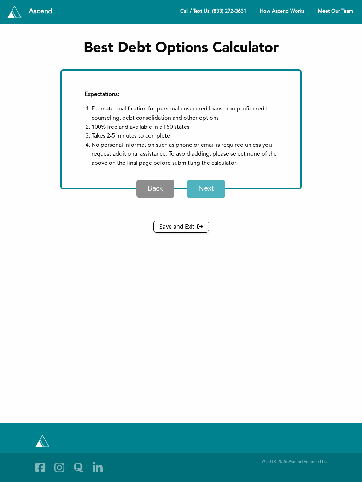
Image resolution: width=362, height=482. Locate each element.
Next (206, 188)
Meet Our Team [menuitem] (335, 11)
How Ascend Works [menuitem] (282, 11)
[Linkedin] (97, 467)
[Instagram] (59, 467)
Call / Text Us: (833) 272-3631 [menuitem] (213, 11)
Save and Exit (177, 226)
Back (155, 188)
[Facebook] (40, 467)
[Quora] (78, 467)
